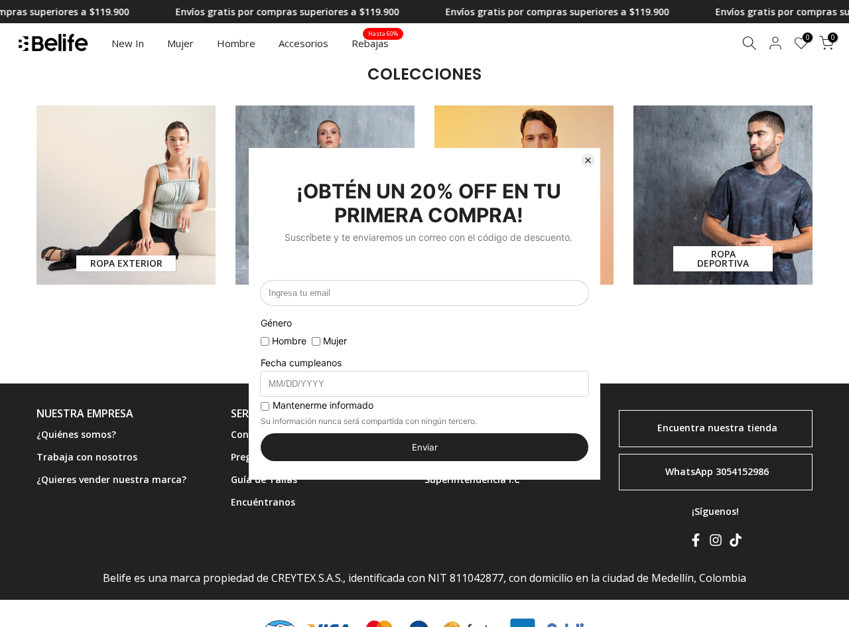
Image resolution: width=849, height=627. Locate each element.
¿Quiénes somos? (76, 434)
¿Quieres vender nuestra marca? (111, 478)
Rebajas (375, 42)
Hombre (236, 43)
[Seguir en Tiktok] (735, 543)
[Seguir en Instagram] (715, 543)
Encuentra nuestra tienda (717, 427)
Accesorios (303, 43)
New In (127, 43)
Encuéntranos (263, 501)
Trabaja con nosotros (86, 456)
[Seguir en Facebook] (695, 543)
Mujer (180, 43)
